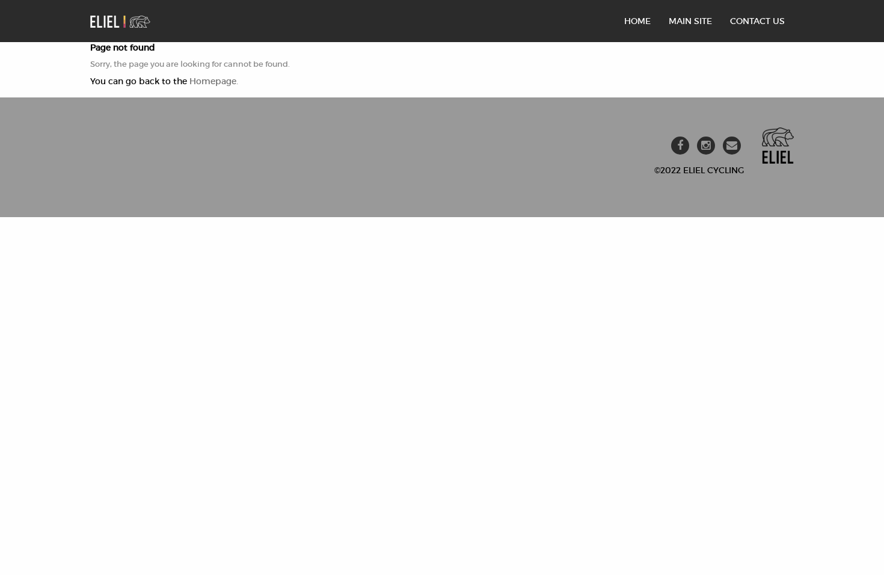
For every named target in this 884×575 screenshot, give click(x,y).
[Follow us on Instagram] (706, 146)
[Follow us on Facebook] (680, 146)
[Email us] (732, 146)
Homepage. (213, 81)
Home (637, 21)
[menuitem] (637, 21)
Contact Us (757, 21)
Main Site (690, 21)
